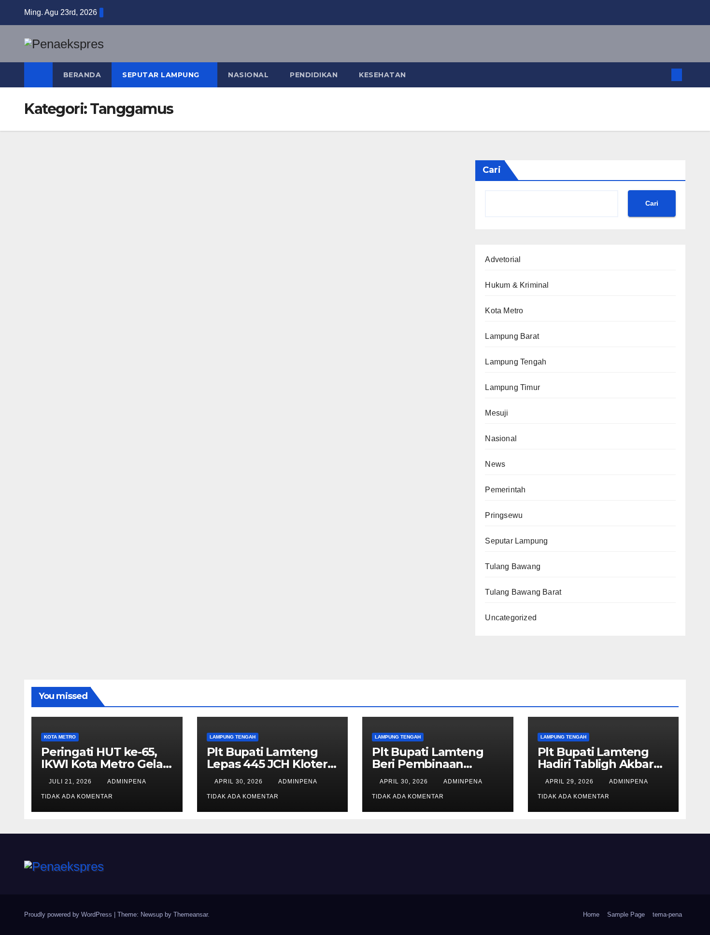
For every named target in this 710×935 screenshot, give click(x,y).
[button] (661, 74)
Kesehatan (382, 74)
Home (591, 914)
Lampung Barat (512, 336)
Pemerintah (505, 490)
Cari (492, 170)
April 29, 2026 (570, 781)
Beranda (82, 74)
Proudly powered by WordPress (69, 914)
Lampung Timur (512, 387)
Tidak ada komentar (77, 796)
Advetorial (503, 259)
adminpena (127, 781)
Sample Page (626, 914)
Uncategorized (511, 618)
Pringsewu (504, 515)
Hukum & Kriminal (517, 285)
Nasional (248, 74)
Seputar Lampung (161, 74)
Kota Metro (504, 311)
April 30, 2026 (239, 781)
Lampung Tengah (515, 362)
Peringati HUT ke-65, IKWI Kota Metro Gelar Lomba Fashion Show (104, 764)
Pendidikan (314, 74)
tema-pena (667, 914)
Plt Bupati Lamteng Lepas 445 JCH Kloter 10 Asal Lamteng (267, 764)
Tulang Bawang (512, 566)
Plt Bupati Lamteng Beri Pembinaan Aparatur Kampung (427, 764)
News (495, 464)
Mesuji (496, 413)
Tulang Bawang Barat (523, 592)
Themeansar (190, 914)
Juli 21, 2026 (71, 781)
